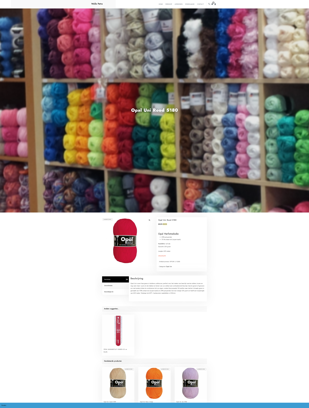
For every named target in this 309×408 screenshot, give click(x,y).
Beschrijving (107, 279)
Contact (200, 4)
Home (161, 4)
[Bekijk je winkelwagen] (212, 4)
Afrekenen (179, 4)
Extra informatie (108, 285)
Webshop (168, 4)
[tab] (115, 279)
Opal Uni (169, 266)
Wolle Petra (97, 3)
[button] (149, 220)
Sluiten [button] (3, 405)
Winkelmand (189, 4)
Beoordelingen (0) (108, 292)
